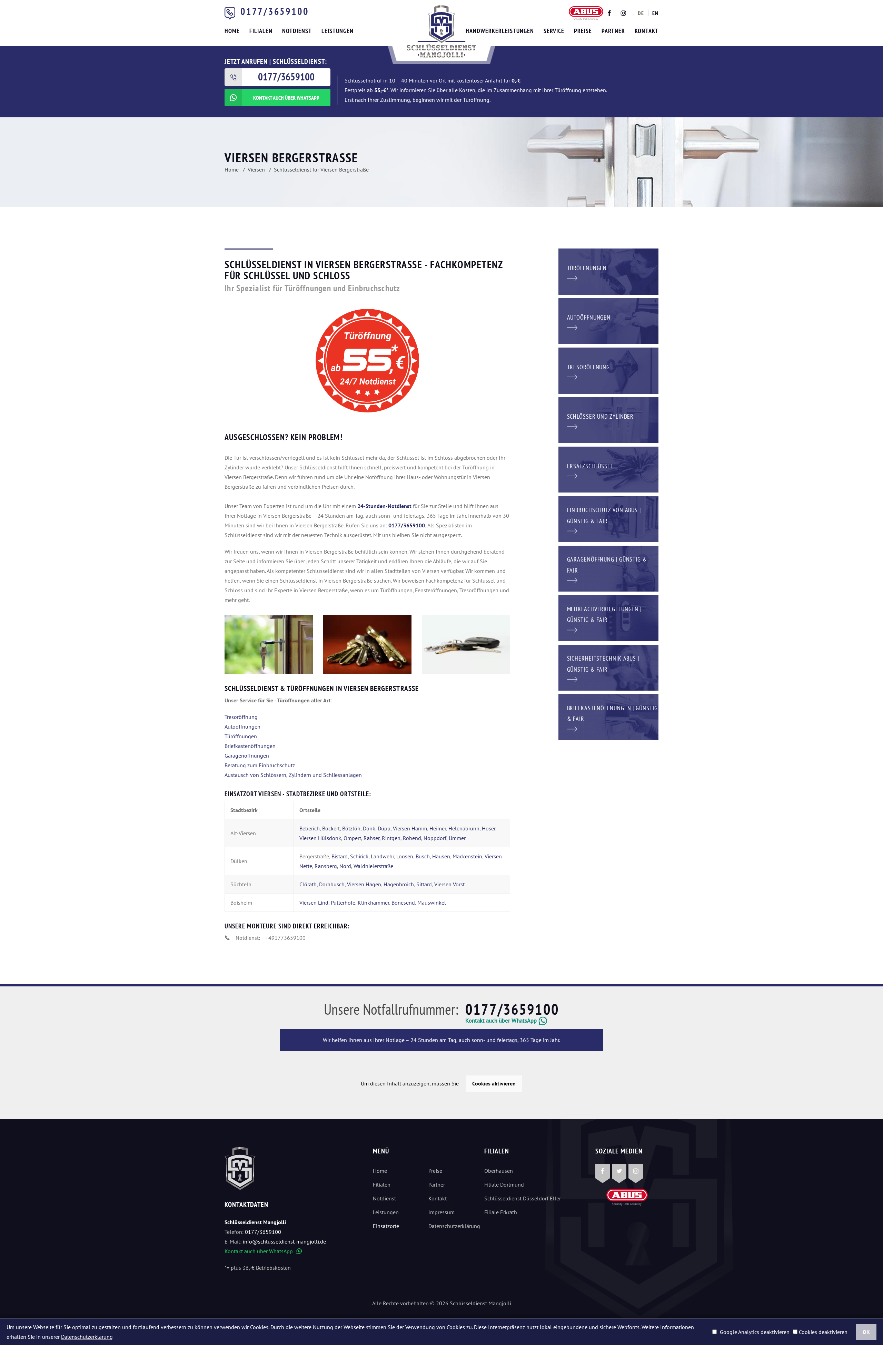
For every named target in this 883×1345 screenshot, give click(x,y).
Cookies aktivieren (494, 1083)
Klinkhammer (373, 902)
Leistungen (386, 1212)
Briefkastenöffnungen (250, 745)
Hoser (488, 828)
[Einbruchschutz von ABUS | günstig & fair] (608, 518)
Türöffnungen (241, 736)
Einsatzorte (386, 1225)
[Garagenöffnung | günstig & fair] (608, 567)
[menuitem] (641, 13)
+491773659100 (286, 937)
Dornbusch (332, 884)
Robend (412, 838)
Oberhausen (498, 1170)
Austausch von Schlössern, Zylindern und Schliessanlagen (293, 774)
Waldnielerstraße (373, 865)
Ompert (352, 838)
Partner (436, 1184)
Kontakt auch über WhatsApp (263, 1251)
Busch (423, 856)
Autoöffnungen (242, 726)
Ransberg (326, 865)
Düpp (384, 828)
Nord (345, 865)
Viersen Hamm (410, 828)
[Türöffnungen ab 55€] (441, 31)
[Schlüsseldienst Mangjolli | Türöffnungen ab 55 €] (269, 644)
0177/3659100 (274, 11)
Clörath (308, 884)
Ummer (457, 838)
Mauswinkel (431, 902)
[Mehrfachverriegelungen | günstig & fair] (608, 617)
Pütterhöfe (343, 902)
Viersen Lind (313, 902)
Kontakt (437, 1198)
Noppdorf (435, 838)
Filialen (381, 1184)
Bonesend (403, 902)
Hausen (441, 856)
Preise (435, 1170)
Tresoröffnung (241, 716)
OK (866, 1331)
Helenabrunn (463, 828)
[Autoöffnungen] (608, 320)
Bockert (331, 828)
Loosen (404, 856)
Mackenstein (467, 856)
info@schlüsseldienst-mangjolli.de (284, 1241)
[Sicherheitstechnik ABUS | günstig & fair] (608, 666)
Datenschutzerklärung (450, 1225)
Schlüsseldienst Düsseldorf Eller (522, 1198)
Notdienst (384, 1198)
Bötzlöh (351, 828)
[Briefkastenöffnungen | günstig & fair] (608, 716)
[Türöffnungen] (608, 270)
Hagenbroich (399, 884)
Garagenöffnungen (247, 755)
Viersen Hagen (364, 884)
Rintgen (391, 838)
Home (380, 1170)
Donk (369, 828)
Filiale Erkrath (500, 1212)
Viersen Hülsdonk (320, 838)
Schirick (359, 856)
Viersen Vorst (449, 884)
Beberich (309, 828)
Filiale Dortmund (504, 1184)
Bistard (339, 856)
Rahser (371, 838)
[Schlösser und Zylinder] (608, 419)
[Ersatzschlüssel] (608, 469)
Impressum (441, 1212)
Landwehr (382, 856)
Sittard (424, 884)
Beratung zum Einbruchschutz (260, 765)
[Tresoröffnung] (608, 370)
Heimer (437, 828)
